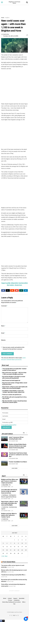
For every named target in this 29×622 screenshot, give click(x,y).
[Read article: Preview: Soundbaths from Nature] (4, 463)
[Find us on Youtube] (14, 615)
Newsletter (21, 598)
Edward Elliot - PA (6, 484)
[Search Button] (27, 2)
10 (22, 543)
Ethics (23, 602)
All (24, 432)
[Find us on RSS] (16, 615)
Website (3, 340)
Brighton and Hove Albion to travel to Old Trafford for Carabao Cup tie (9, 515)
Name (3, 326)
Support (15, 598)
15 (14, 546)
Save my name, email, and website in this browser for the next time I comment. (13, 348)
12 (3, 546)
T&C (14, 604)
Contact (10, 598)
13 (6, 546)
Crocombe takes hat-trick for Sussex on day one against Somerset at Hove (9, 491)
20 (6, 550)
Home (2, 17)
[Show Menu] (2, 2)
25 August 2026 (14, 463)
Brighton (7, 17)
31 (22, 553)
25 (25, 550)
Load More (14, 468)
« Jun (2, 556)
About (4, 598)
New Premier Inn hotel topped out (11, 380)
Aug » (6, 556)
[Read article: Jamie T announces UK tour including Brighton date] (4, 438)
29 (14, 553)
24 (22, 550)
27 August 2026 (14, 441)
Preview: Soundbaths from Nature (18, 461)
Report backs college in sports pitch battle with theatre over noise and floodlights (9, 503)
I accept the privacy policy (9, 425)
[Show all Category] (26, 432)
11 (25, 543)
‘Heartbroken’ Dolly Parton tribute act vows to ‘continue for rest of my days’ (18, 454)
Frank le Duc (6, 34)
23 (18, 550)
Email (3, 333)
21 (10, 550)
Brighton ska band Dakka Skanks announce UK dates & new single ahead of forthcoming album (17, 446)
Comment (4, 306)
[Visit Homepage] (14, 2)
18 (25, 546)
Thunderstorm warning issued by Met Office (13, 574)
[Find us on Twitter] (11, 615)
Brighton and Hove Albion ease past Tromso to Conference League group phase (9, 481)
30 (18, 553)
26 (3, 553)
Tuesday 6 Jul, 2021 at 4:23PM (10, 36)
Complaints (16, 600)
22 (14, 550)
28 (10, 553)
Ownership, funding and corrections (11, 602)
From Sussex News (9, 562)
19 (3, 550)
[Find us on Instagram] (18, 615)
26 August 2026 (14, 458)
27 (6, 553)
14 (10, 546)
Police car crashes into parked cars (11, 394)
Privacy (10, 600)
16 (18, 546)
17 (22, 546)
